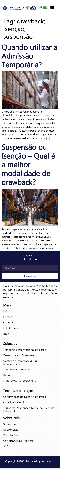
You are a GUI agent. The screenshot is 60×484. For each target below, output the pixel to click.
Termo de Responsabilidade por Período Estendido (28, 409)
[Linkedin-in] (35, 259)
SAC (5, 446)
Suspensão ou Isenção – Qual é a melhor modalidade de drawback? (28, 164)
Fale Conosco (11, 328)
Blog (6, 333)
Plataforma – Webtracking (19, 380)
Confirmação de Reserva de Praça (24, 396)
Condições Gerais (14, 402)
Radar (7, 375)
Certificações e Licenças (18, 440)
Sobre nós (9, 424)
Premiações (10, 435)
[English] (41, 8)
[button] (52, 7)
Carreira (8, 322)
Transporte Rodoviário (17, 369)
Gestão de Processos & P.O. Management (20, 362)
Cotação (8, 316)
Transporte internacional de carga (24, 349)
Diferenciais (10, 429)
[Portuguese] (45, 8)
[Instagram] (30, 259)
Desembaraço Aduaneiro (19, 355)
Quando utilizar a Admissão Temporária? (29, 55)
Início (6, 311)
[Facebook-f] (24, 259)
